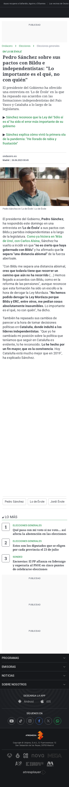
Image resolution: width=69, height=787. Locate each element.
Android (28, 701)
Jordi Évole (57, 501)
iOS (48, 701)
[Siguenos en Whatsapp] (57, 721)
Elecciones (24, 46)
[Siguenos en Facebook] (39, 721)
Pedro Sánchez (14, 501)
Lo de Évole (37, 501)
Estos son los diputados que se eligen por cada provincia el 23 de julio (39, 548)
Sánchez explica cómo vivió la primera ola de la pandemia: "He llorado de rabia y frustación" (34, 139)
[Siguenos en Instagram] (30, 721)
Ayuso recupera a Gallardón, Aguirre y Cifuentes (24, 4)
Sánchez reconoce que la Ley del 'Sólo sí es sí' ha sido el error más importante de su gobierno (33, 121)
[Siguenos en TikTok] (20, 721)
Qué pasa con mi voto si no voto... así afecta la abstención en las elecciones (39, 532)
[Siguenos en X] (48, 721)
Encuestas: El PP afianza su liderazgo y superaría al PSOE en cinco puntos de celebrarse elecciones (39, 565)
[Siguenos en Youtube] (11, 721)
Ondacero (7, 46)
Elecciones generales (48, 46)
